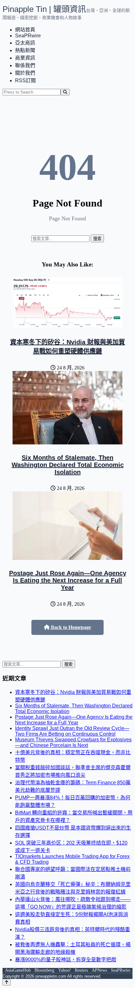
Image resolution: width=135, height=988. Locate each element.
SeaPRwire (28, 35)
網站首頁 (25, 29)
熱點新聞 (25, 50)
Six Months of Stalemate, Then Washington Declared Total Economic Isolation (68, 464)
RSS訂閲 (25, 80)
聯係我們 (25, 65)
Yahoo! (64, 970)
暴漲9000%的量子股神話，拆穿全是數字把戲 (65, 959)
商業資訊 (25, 58)
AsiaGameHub (18, 970)
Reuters (81, 970)
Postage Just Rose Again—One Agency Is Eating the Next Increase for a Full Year (67, 580)
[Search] (65, 92)
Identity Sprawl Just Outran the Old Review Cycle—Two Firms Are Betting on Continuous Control (72, 731)
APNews (99, 970)
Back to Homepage (70, 627)
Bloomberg (44, 970)
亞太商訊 (25, 43)
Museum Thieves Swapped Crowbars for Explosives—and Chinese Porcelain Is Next (73, 742)
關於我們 (25, 73)
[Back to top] (7, 982)
